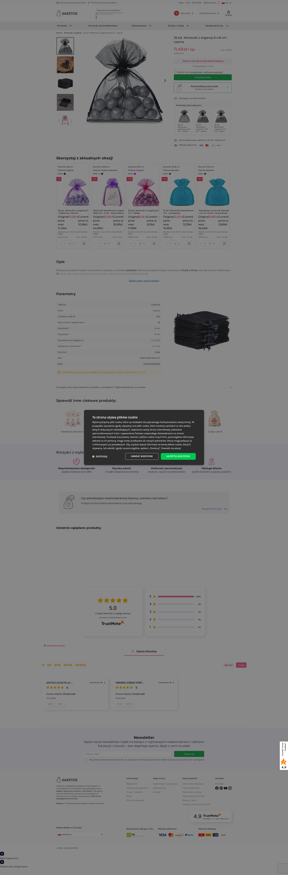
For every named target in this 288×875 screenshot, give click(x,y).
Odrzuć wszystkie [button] (142, 456)
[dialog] (144, 437)
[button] (99, 456)
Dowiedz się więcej (171, 448)
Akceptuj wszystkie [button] (178, 456)
